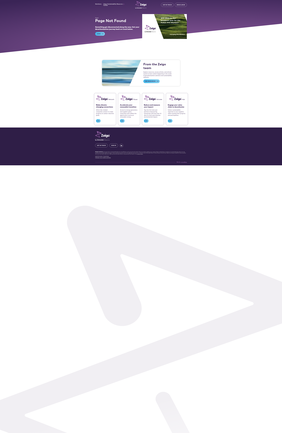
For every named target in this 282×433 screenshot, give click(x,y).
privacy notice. (140, 154)
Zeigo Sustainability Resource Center (113, 5)
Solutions (98, 4)
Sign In (113, 145)
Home (99, 34)
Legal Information (99, 156)
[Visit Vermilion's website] (184, 162)
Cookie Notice (106, 156)
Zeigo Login (181, 4)
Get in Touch (167, 4)
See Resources (150, 81)
